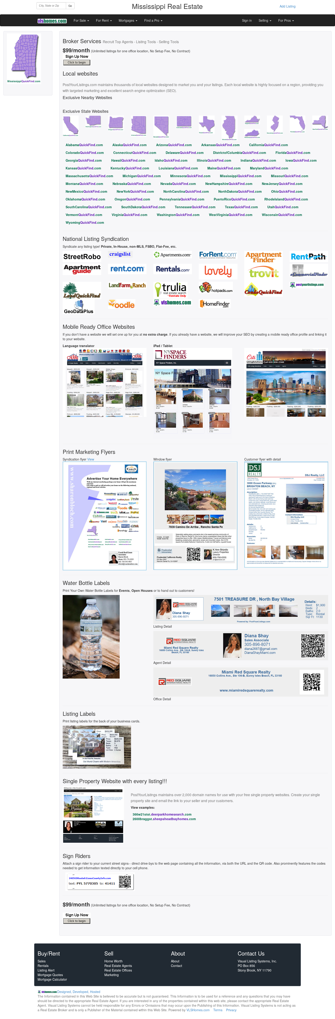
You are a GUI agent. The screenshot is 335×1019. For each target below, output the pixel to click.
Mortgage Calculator (52, 979)
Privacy (231, 1010)
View (90, 459)
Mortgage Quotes (50, 974)
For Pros (285, 20)
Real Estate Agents (118, 965)
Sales (42, 961)
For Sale (80, 20)
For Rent (103, 20)
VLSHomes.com (198, 1010)
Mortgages (127, 20)
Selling (264, 20)
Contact (176, 965)
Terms (217, 1010)
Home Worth (113, 961)
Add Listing (288, 6)
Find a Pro (152, 20)
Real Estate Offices (118, 970)
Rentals (43, 965)
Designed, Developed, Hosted (78, 991)
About (175, 961)
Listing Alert (46, 970)
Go (70, 6)
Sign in (247, 20)
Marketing (111, 974)
